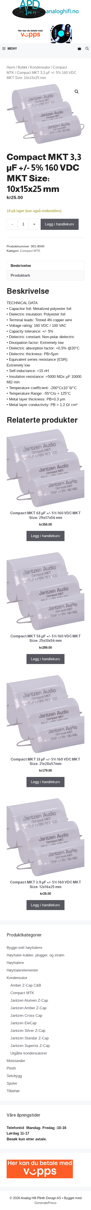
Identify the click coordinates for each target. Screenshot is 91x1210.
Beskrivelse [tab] (21, 266)
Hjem (11, 67)
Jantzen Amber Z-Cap (28, 1008)
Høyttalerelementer (22, 970)
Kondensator (40, 67)
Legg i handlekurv (59, 224)
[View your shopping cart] (79, 48)
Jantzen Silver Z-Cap (27, 1031)
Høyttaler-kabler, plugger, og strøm (35, 955)
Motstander (16, 1061)
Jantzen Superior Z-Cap (30, 1046)
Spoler (12, 1083)
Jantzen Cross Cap (26, 1015)
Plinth (11, 1068)
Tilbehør (13, 1091)
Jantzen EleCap (23, 1023)
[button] (87, 48)
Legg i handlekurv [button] (45, 536)
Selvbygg (14, 1076)
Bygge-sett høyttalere (24, 948)
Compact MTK (30, 250)
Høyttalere (15, 963)
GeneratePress (45, 1203)
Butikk (22, 67)
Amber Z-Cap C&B (25, 985)
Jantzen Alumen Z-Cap (29, 1000)
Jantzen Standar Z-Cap (29, 1038)
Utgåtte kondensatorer (28, 1053)
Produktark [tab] (20, 275)
